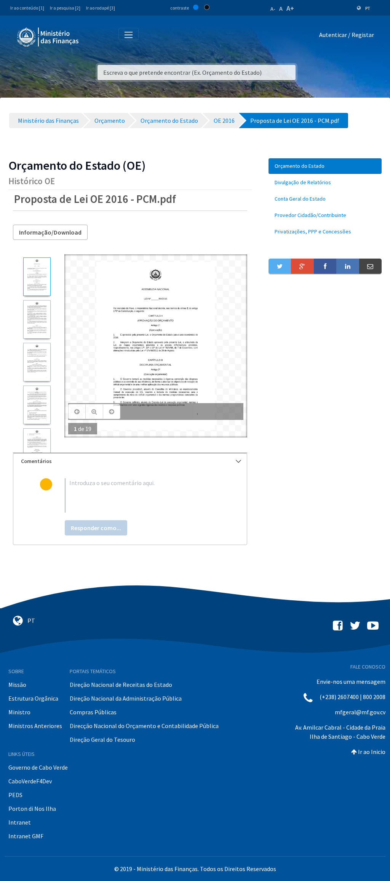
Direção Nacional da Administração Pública (126, 698)
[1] (37, 276)
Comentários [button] (36, 461)
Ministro (19, 712)
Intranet (19, 822)
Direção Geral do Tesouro (102, 739)
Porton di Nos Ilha (32, 808)
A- (272, 8)
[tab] (130, 461)
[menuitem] (325, 166)
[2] (37, 319)
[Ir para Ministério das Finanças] (48, 37)
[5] (37, 447)
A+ (290, 8)
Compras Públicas (93, 712)
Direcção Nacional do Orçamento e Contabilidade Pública (144, 726)
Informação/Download (50, 232)
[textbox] (142, 495)
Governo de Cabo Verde (38, 767)
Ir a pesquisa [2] (65, 8)
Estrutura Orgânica (33, 698)
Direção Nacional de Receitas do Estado (121, 684)
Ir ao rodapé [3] (100, 8)
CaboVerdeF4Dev (30, 781)
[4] (37, 404)
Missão (17, 684)
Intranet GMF (25, 836)
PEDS (15, 795)
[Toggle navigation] (91, 36)
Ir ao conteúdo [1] (27, 8)
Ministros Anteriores (35, 726)
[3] (37, 362)
